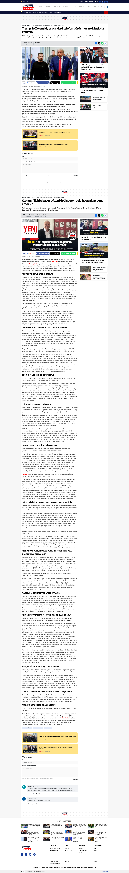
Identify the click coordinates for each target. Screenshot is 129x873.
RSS (23, 871)
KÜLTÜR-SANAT (68, 850)
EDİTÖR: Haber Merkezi (42, 256)
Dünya (33, 25)
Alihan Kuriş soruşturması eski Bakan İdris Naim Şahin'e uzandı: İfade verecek (92, 67)
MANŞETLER (53, 852)
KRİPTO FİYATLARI (54, 861)
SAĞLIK (95, 861)
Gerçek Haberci (26, 25)
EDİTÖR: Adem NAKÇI (40, 86)
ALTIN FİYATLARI (54, 859)
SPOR (95, 857)
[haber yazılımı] (105, 871)
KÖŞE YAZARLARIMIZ (55, 848)
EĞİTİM (66, 852)
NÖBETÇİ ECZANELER (55, 863)
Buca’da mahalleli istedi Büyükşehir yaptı (99, 98)
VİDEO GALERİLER (33, 1)
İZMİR (95, 848)
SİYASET (96, 852)
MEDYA (66, 857)
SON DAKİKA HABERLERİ (84, 857)
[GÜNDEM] (94, 55)
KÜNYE (81, 1)
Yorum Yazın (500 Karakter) (29, 162)
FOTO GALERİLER (43, 1)
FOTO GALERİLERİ (54, 850)
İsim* (23, 156)
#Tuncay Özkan (27, 728)
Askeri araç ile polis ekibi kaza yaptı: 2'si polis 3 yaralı (99, 269)
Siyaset (33, 197)
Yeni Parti (55, 261)
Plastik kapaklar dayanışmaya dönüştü (98, 106)
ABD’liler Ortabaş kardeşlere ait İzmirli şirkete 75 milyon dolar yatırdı (65, 12)
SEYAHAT (67, 861)
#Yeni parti (48, 728)
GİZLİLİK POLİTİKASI (83, 850)
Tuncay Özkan (34, 264)
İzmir (44, 214)
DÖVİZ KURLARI (53, 857)
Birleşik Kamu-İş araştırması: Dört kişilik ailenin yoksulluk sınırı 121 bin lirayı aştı (100, 277)
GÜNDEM (96, 850)
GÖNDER (75, 175)
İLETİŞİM (86, 1)
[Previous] (105, 12)
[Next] (107, 12)
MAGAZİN (67, 848)
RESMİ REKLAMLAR (93, 1)
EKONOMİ (96, 859)
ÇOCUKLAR (67, 859)
